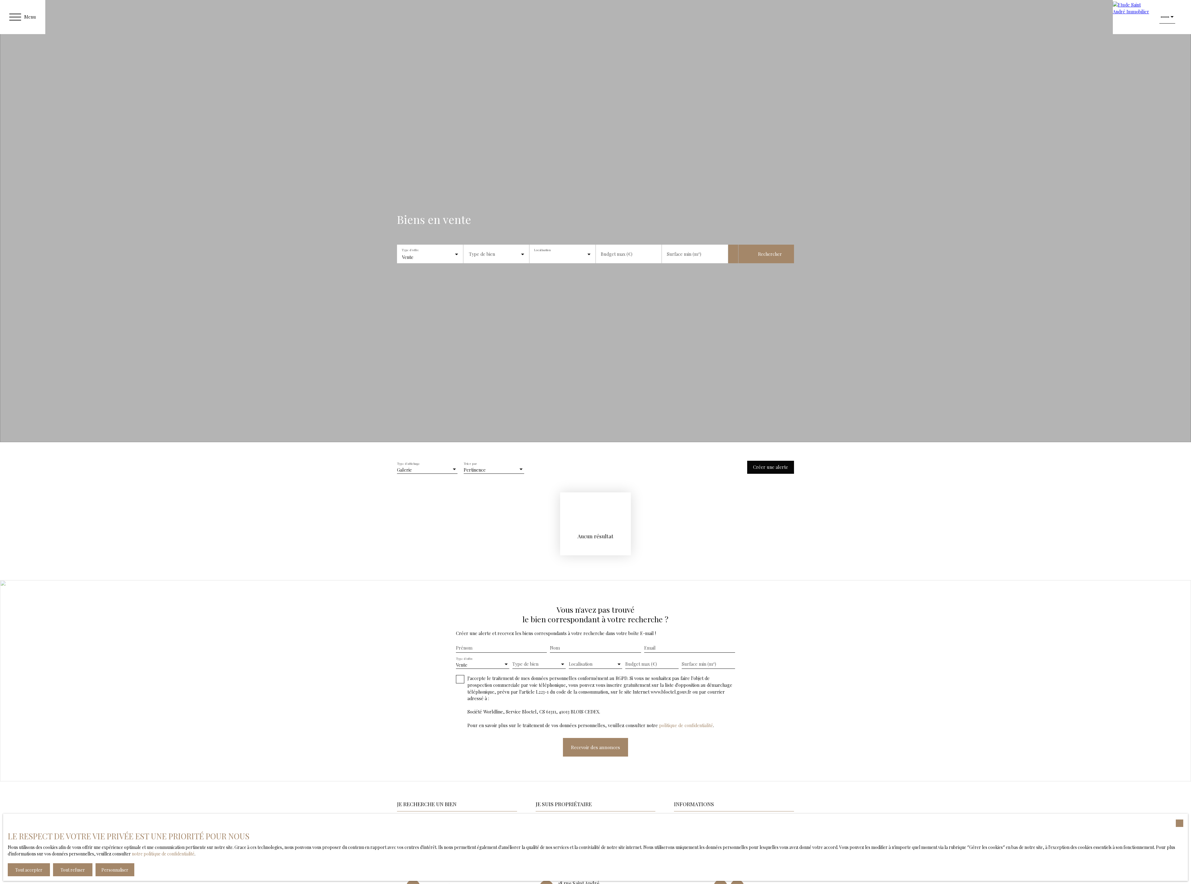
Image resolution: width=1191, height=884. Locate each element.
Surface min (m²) (684, 254)
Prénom (464, 648)
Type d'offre (410, 250)
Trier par (470, 463)
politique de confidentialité (686, 725)
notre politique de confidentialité (163, 854)
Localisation (542, 250)
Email (650, 648)
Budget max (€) (616, 254)
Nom (555, 648)
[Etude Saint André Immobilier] (1133, 17)
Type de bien (482, 254)
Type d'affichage (408, 463)
